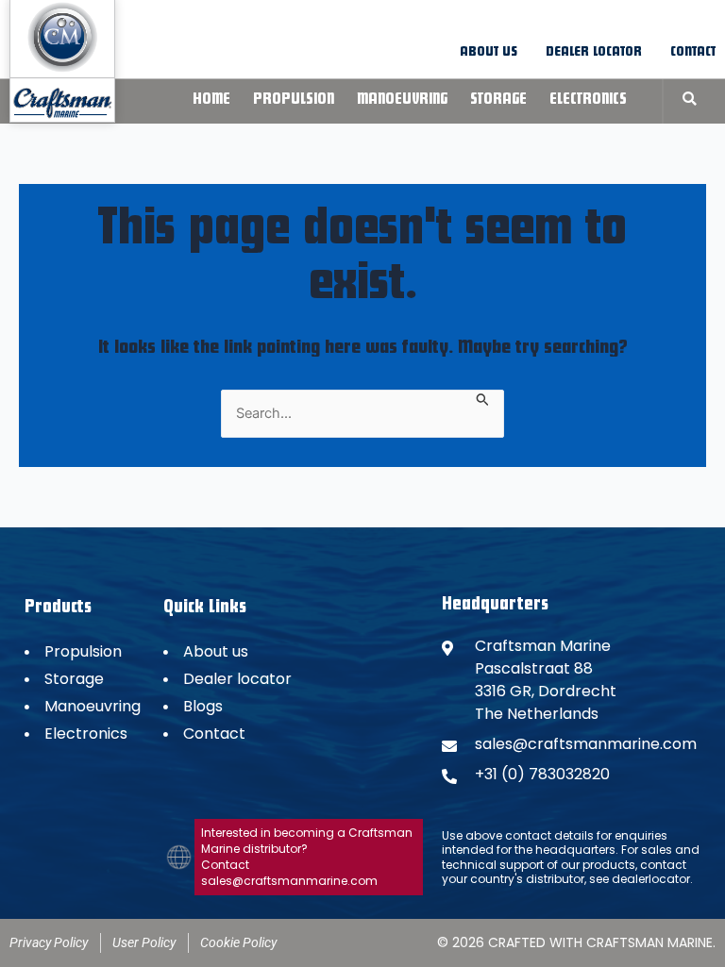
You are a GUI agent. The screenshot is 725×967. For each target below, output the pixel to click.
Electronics (588, 100)
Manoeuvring (402, 100)
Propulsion (293, 100)
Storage (498, 100)
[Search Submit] (483, 398)
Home (211, 100)
